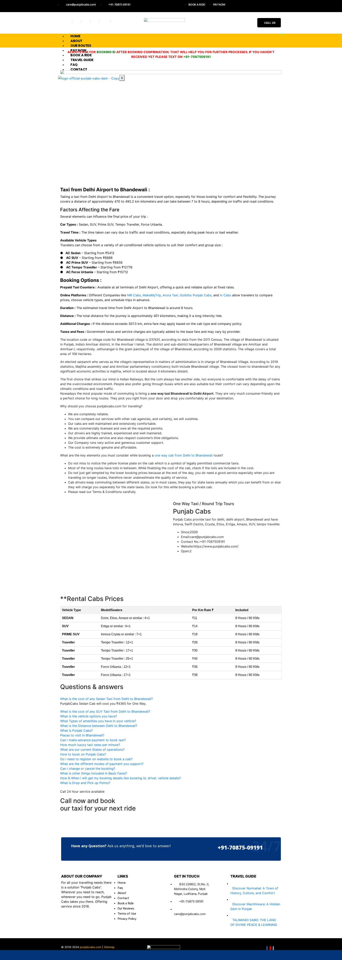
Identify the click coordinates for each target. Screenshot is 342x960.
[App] (308, 955)
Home (75, 36)
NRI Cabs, (134, 295)
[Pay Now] (239, 955)
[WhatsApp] (34, 955)
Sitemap (109, 947)
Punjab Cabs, (202, 295)
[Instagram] (86, 21)
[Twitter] (77, 21)
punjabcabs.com (90, 947)
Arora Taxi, (170, 295)
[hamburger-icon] (282, 34)
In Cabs (225, 295)
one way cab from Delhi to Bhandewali (184, 455)
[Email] (273, 949)
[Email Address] (102, 955)
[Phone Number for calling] (171, 955)
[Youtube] (95, 21)
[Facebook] (68, 21)
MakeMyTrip (152, 295)
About (76, 40)
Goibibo (186, 295)
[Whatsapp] (106, 21)
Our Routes (80, 45)
